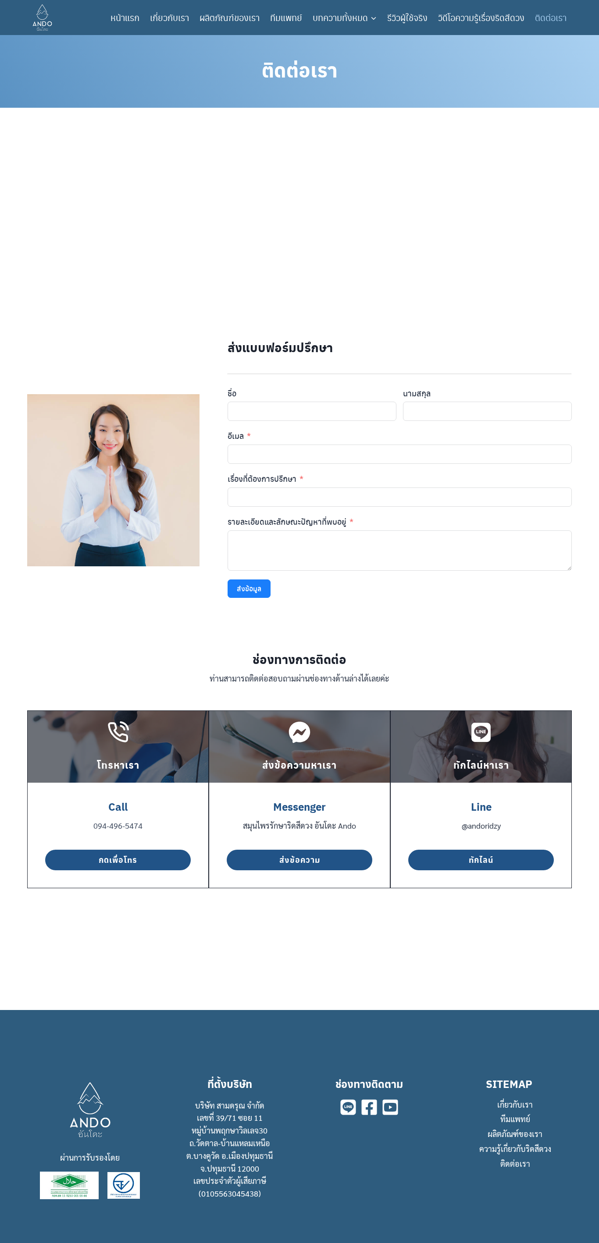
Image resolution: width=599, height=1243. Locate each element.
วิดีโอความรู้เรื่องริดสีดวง (481, 17)
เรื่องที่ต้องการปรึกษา (262, 478)
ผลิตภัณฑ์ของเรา (230, 17)
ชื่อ (232, 393)
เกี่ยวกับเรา (169, 17)
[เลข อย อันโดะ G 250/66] (123, 1185)
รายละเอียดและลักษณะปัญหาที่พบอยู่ (287, 521)
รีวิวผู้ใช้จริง (407, 17)
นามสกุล (417, 393)
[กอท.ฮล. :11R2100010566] (69, 1185)
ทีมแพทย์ (286, 17)
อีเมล (236, 435)
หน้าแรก (125, 17)
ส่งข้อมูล (249, 588)
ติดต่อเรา (551, 17)
